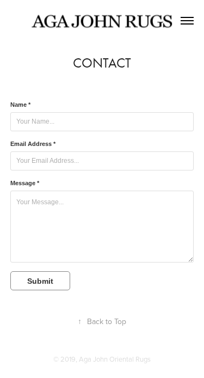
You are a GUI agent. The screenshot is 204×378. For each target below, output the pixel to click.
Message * (24, 183)
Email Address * (32, 144)
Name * (20, 104)
